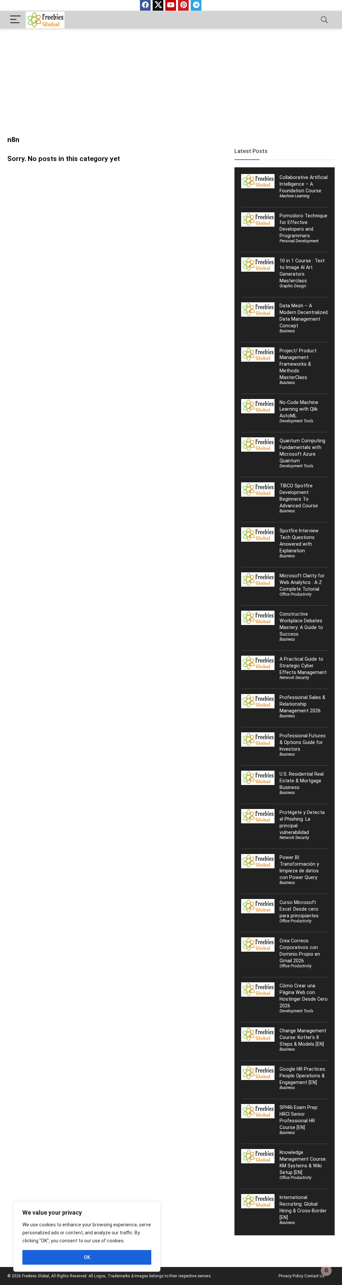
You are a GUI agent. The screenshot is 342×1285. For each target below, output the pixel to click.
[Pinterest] (183, 5)
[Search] (324, 20)
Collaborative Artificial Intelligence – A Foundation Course (304, 184)
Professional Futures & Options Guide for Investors (303, 742)
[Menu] (15, 20)
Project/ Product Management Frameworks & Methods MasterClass (298, 364)
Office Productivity (296, 594)
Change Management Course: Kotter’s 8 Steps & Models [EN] (303, 1037)
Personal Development (299, 241)
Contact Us (314, 1276)
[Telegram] (196, 5)
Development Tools (296, 421)
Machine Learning (295, 196)
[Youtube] (170, 5)
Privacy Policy (291, 1276)
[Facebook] (145, 5)
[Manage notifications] (326, 1270)
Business (287, 331)
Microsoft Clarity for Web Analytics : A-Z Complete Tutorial (302, 582)
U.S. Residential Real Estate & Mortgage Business (302, 780)
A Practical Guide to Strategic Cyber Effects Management (303, 665)
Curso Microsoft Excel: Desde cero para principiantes (299, 909)
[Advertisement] (171, 79)
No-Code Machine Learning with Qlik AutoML (299, 409)
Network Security (294, 677)
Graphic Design (293, 286)
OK (87, 1257)
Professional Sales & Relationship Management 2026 (302, 704)
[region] (86, 1237)
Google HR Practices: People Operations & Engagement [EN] (303, 1075)
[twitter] (158, 5)
